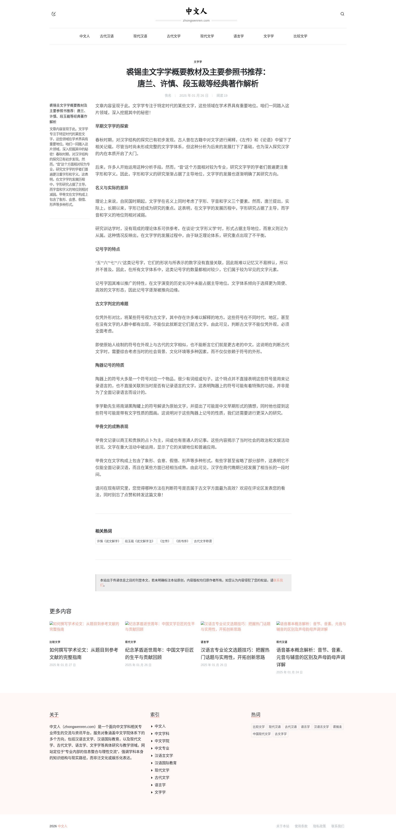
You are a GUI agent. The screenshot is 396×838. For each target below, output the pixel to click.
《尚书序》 (182, 541)
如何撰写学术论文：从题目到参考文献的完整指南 (84, 654)
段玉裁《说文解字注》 (140, 541)
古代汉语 (291, 726)
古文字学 (281, 734)
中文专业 (162, 748)
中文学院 (162, 741)
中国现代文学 (262, 734)
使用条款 (301, 826)
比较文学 (259, 726)
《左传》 (165, 541)
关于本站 (282, 826)
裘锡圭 (337, 726)
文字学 (198, 61)
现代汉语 (275, 726)
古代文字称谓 (203, 541)
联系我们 (337, 826)
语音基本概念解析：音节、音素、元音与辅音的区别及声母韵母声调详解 (310, 657)
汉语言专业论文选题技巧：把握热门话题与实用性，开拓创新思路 (235, 654)
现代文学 (162, 770)
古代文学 (162, 778)
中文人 (160, 726)
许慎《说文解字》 (109, 541)
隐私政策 (319, 826)
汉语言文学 (164, 756)
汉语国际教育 (166, 763)
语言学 (160, 785)
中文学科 (162, 734)
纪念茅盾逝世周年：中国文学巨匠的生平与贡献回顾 (159, 654)
